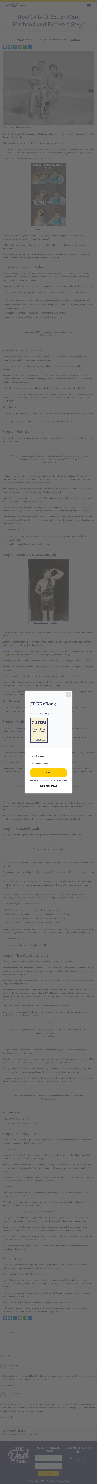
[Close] (68, 694)
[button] (48, 730)
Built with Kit (48, 786)
